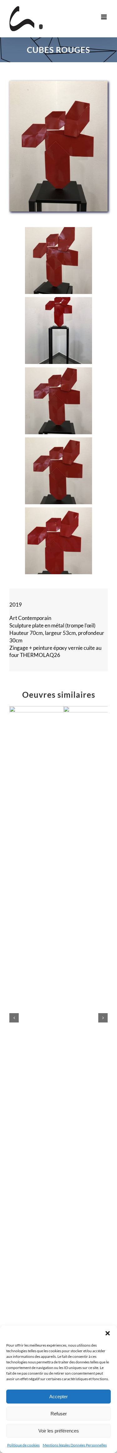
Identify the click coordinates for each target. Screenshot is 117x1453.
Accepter (58, 1396)
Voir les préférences (58, 1430)
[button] (108, 1333)
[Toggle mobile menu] (104, 17)
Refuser (59, 1413)
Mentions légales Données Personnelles (75, 1445)
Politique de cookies (23, 1445)
